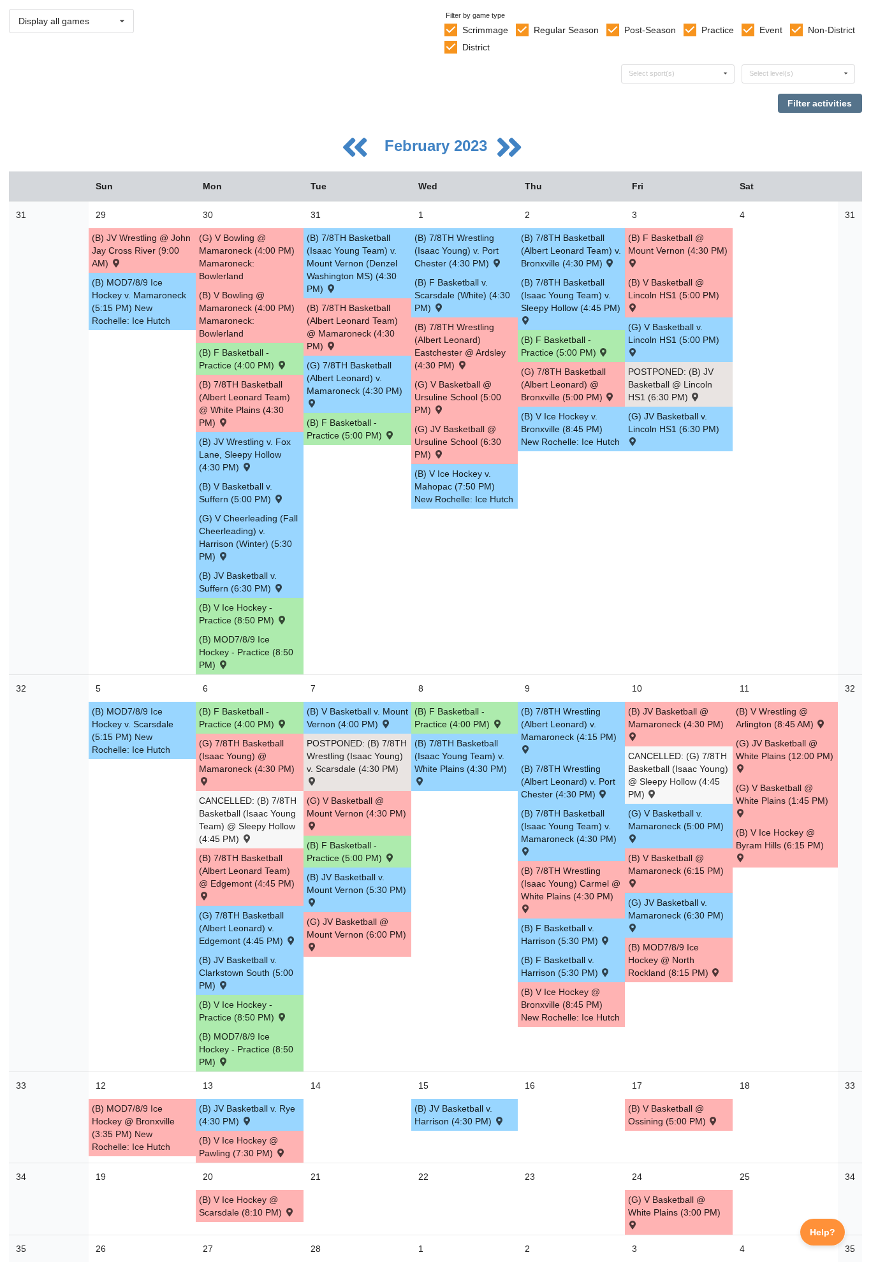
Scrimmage (485, 30)
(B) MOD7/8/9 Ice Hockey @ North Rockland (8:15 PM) (669, 960)
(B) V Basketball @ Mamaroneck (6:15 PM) (676, 864)
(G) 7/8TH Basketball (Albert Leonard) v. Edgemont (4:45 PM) (242, 928)
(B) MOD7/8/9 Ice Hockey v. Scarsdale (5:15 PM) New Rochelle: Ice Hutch (132, 730)
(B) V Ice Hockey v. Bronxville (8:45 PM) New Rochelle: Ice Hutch (570, 429)
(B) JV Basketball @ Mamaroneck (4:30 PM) (676, 717)
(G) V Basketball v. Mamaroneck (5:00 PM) (676, 819)
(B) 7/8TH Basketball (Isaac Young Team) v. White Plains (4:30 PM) (460, 756)
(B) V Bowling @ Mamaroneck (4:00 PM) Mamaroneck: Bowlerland (247, 314)
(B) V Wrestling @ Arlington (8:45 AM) (776, 717)
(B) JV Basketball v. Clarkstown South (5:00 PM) (246, 973)
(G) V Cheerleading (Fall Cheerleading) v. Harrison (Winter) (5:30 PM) (248, 537)
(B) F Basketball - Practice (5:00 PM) (345, 429)
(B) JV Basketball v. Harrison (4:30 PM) (454, 1114)
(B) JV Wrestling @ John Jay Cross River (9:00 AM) (141, 250)
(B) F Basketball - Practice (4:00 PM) (238, 358)
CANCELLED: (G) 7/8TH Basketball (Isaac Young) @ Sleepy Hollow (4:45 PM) (678, 775)
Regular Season (566, 30)
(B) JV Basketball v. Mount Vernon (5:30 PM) (356, 883)
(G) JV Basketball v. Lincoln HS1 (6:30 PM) (673, 422)
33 (21, 1085)
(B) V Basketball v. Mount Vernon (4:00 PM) (357, 717)
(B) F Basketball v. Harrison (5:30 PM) (561, 934)
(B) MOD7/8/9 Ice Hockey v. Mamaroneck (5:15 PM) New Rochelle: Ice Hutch (139, 301)
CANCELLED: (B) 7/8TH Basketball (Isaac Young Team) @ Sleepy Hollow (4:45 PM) (247, 819)
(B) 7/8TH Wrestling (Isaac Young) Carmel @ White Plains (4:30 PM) (570, 883)
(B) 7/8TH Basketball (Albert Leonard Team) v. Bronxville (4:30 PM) (571, 250)
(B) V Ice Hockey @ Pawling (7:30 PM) (238, 1146)
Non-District (831, 30)
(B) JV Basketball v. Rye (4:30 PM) (247, 1114)
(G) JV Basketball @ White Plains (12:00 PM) (784, 749)
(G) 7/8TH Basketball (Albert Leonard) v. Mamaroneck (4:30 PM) (354, 378)
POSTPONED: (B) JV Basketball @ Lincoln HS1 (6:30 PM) (671, 384)
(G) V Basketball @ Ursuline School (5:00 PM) (457, 397)
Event (770, 30)
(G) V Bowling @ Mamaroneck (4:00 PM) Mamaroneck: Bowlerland (247, 257)
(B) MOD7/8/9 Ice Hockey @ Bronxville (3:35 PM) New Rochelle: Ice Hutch (133, 1127)
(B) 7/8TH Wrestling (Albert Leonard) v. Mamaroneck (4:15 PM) (569, 724)
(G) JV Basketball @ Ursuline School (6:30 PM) (457, 442)
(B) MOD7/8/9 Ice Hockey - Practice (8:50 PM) (246, 652)
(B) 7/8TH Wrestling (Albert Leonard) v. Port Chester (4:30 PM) (568, 781)
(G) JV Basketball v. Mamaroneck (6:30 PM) (676, 908)
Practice (717, 30)
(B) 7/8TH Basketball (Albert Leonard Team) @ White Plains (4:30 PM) (244, 403)
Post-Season (650, 30)
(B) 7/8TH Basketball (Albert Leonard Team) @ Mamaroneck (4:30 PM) (352, 327)
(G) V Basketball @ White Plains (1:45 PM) (782, 794)
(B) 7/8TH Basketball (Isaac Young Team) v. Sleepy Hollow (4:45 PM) (570, 295)
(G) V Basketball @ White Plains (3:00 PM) (674, 1206)
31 (21, 215)
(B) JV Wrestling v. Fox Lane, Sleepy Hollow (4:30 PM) (245, 454)
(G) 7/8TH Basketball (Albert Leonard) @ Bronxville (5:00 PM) (563, 384)
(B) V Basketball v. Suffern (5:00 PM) (236, 492)
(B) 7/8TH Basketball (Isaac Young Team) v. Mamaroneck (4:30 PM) (569, 826)
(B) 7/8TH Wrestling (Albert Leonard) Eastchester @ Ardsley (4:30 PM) (460, 346)
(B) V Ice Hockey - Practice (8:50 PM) (238, 613)
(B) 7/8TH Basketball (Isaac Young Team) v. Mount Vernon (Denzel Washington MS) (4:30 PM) (352, 263)
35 (21, 1249)
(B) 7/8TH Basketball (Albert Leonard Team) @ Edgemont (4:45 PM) (247, 871)
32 (21, 688)
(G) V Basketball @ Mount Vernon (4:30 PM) (356, 806)
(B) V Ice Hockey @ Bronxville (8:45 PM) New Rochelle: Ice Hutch (570, 1004)
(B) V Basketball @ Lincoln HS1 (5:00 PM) (673, 288)
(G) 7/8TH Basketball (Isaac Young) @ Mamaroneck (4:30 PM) (247, 756)
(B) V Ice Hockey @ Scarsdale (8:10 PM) (241, 1206)
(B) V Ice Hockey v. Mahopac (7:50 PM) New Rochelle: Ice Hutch (463, 486)
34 (21, 1177)
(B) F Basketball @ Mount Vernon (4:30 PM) (678, 244)
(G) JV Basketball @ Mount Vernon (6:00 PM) (356, 928)
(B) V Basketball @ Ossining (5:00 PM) (668, 1114)
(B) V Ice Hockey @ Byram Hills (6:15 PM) (780, 838)
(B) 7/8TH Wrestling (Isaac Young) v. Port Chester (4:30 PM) (456, 250)
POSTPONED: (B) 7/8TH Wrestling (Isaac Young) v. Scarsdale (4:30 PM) (357, 756)
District (476, 47)
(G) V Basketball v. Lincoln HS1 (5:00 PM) (673, 333)
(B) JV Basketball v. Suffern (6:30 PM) (238, 581)
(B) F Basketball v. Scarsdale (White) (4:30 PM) (462, 295)
